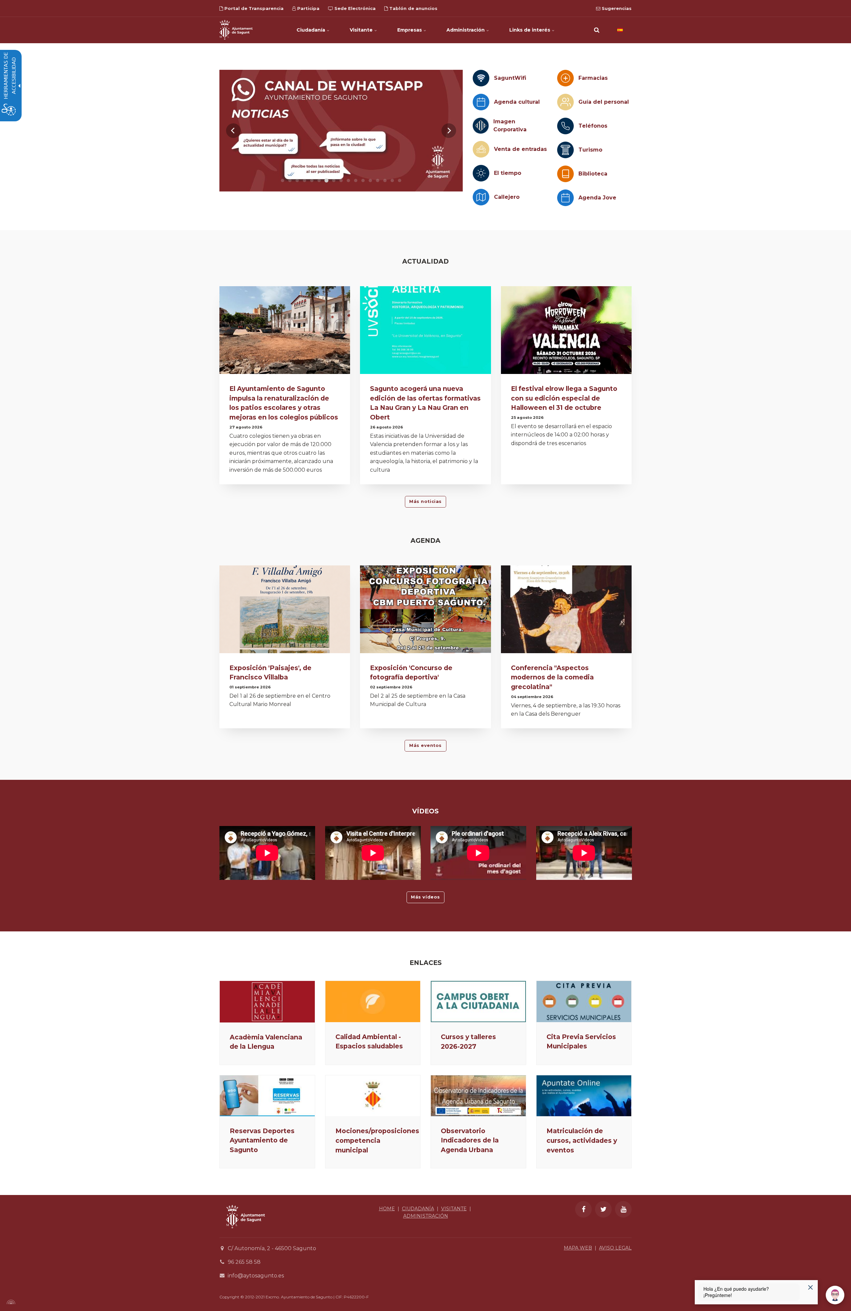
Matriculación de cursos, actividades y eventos (582, 1140)
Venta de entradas (520, 149)
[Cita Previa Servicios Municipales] (584, 1001)
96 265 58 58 (244, 1262)
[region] (341, 130)
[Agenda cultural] (481, 102)
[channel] (341, 130)
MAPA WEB (578, 1248)
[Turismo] (565, 150)
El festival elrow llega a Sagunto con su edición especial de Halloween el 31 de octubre (564, 398)
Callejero (507, 197)
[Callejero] (481, 197)
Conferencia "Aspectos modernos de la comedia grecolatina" (552, 677)
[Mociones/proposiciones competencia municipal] (373, 1095)
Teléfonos (592, 126)
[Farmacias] (565, 78)
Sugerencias (616, 8)
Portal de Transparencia (253, 8)
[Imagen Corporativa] (481, 126)
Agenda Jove (597, 197)
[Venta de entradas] (481, 149)
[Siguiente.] (448, 130)
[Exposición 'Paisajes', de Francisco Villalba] (284, 611)
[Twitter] (603, 1209)
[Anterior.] (233, 130)
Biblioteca (592, 174)
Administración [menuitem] (466, 30)
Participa (307, 8)
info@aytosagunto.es (256, 1275)
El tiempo (507, 173)
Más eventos (425, 745)
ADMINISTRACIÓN (425, 1216)
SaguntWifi (510, 78)
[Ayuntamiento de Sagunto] (236, 30)
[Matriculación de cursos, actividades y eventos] (584, 1095)
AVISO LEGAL (615, 1248)
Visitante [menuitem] (362, 30)
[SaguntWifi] (481, 78)
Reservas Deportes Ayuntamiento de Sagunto (262, 1140)
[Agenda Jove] (565, 197)
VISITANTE (454, 1209)
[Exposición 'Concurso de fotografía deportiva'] (425, 611)
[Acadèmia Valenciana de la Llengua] (267, 1001)
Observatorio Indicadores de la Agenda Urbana (470, 1140)
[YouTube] (623, 1209)
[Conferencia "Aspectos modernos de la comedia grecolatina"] (566, 611)
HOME (387, 1209)
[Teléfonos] (565, 126)
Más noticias (425, 501)
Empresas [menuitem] (410, 30)
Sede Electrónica (354, 8)
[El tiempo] (481, 173)
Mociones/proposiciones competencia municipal (377, 1140)
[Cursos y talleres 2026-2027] (478, 1001)
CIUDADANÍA (418, 1209)
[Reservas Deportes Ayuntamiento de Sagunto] (267, 1095)
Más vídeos (425, 896)
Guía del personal (603, 102)
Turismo (590, 150)
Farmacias (593, 78)
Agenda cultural (517, 102)
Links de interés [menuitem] (530, 30)
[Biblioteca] (565, 174)
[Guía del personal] (565, 102)
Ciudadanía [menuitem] (311, 30)
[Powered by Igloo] (10, 1302)
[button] (596, 30)
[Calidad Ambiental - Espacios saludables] (373, 1001)
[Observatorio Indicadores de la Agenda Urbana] (478, 1095)
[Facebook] (583, 1209)
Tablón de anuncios (412, 8)
